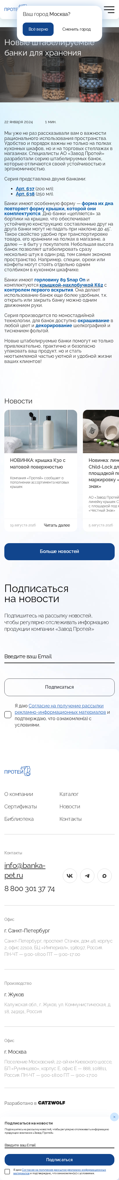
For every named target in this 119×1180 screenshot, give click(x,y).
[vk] (70, 876)
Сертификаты (20, 806)
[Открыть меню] (109, 9)
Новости (70, 806)
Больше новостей (59, 551)
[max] (104, 876)
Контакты (71, 819)
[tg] (87, 876)
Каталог (69, 794)
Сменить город (76, 29)
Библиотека (19, 819)
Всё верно (38, 29)
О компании (18, 794)
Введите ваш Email (27, 656)
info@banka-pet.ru (24, 870)
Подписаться (59, 687)
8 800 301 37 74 (29, 888)
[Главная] (17, 772)
